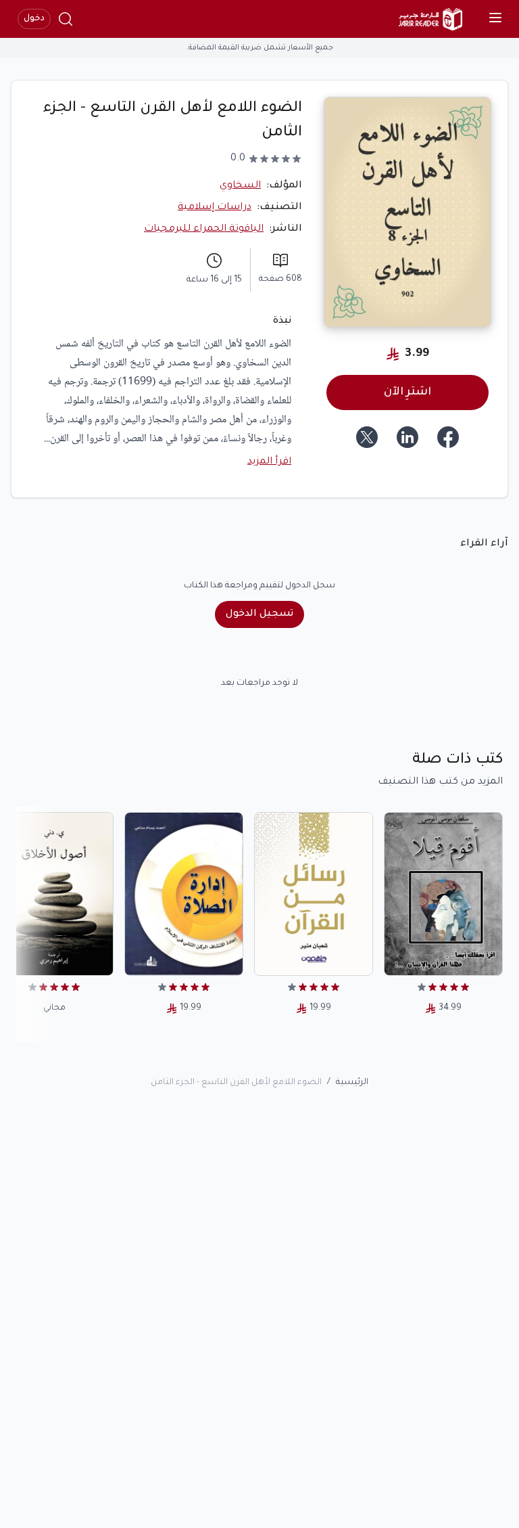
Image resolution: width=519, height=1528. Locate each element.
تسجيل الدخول (259, 614)
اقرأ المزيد (269, 462)
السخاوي (240, 186)
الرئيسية (352, 1082)
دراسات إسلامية (214, 207)
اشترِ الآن (407, 392)
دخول (34, 19)
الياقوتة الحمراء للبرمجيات (204, 229)
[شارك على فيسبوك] (448, 437)
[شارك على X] (367, 437)
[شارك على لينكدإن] (407, 437)
